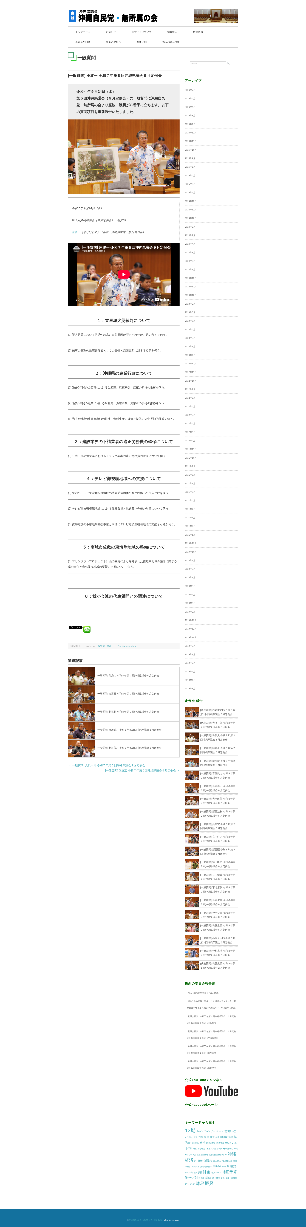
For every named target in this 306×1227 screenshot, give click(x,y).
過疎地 (216, 1178)
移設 (195, 1172)
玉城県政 (217, 1166)
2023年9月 (190, 304)
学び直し (202, 1149)
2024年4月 (190, 244)
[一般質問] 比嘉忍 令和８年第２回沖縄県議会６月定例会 (128, 693)
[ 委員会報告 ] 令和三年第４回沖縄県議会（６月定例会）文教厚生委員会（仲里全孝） (211, 1019)
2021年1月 (190, 535)
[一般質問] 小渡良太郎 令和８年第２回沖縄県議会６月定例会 (217, 940)
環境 (224, 1166)
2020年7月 (190, 577)
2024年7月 (190, 235)
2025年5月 (190, 175)
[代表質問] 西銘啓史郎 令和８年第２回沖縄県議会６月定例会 (217, 712)
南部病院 (195, 1143)
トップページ (82, 31)
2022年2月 (190, 440)
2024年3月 (190, 252)
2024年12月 (191, 201)
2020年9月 (190, 560)
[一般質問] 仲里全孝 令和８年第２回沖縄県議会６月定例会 (217, 915)
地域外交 (229, 1143)
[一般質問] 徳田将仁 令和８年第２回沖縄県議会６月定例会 (217, 864)
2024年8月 (190, 227)
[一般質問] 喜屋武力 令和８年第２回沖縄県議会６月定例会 (129, 729)
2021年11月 (191, 449)
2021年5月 (190, 500)
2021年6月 (190, 492)
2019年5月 (190, 671)
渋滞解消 (195, 1166)
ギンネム (220, 1131)
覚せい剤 (191, 1178)
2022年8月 (190, 398)
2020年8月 (190, 569)
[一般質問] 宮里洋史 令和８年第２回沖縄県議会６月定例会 (217, 838)
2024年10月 (191, 218)
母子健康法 (228, 1149)
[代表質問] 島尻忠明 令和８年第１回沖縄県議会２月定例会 (217, 965)
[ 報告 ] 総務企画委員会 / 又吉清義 (203, 993)
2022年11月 (191, 372)
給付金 (204, 1171)
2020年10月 (191, 552)
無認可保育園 (206, 1166)
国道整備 (220, 1143)
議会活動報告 (113, 42)
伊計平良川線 (200, 1137)
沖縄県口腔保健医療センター (214, 1155)
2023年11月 (191, 286)
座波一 (76, 232)
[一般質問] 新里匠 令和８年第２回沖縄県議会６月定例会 (217, 851)
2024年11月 (191, 209)
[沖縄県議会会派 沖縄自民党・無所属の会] (114, 11)
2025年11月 (191, 141)
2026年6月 (190, 98)
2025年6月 (190, 167)
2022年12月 (191, 363)
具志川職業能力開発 (224, 1137)
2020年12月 (191, 543)
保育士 (211, 1137)
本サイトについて (142, 31)
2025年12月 (191, 132)
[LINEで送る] (86, 627)
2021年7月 (190, 483)
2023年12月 (191, 278)
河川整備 (198, 1160)
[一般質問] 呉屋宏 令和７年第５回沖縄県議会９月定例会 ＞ (142, 770)
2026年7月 (190, 90)
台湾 (202, 1142)
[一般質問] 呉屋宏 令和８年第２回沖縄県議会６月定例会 (217, 826)
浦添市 (208, 1160)
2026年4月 (190, 107)
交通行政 (230, 1131)
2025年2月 (190, 192)
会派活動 (142, 42)
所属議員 (198, 31)
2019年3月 (190, 688)
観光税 (201, 1178)
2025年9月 (190, 158)
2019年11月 (191, 629)
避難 (223, 1178)
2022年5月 (190, 415)
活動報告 (172, 31)
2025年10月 (191, 150)
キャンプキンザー (206, 1131)
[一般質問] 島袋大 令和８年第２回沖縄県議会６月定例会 (128, 675)
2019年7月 (190, 654)
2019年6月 (190, 663)
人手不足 (189, 1137)
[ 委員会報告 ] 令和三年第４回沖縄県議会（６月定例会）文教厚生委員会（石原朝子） (211, 1064)
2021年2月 (190, 526)
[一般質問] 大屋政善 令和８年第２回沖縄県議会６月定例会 (217, 800)
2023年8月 (190, 312)
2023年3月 (190, 346)
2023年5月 (190, 338)
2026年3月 (190, 115)
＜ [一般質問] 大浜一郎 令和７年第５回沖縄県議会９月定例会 (106, 765)
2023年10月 (191, 295)
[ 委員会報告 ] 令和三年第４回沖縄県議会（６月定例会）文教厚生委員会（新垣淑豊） (211, 1049)
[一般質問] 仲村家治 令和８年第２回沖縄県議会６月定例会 (217, 952)
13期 (190, 1130)
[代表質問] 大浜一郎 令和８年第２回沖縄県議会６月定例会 (217, 724)
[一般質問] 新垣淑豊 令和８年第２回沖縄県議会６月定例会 (217, 902)
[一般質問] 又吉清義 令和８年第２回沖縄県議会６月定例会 (217, 876)
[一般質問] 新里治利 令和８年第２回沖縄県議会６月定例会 (217, 813)
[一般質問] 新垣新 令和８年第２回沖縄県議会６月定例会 (128, 711)
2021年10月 (191, 458)
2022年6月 (190, 406)
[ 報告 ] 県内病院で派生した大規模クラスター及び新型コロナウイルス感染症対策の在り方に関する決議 (211, 1004)
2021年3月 (190, 517)
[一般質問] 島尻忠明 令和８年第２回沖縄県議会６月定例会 (217, 927)
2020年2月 (190, 612)
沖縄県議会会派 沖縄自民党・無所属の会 (146, 1220)
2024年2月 (190, 261)
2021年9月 (190, 466)
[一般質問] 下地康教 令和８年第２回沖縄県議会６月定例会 (217, 889)
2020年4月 (190, 594)
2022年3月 (190, 432)
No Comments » (127, 646)
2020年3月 (190, 603)
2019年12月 (191, 620)
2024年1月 (190, 269)
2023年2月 (190, 355)
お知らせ (111, 31)
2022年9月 (190, 389)
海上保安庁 (227, 1161)
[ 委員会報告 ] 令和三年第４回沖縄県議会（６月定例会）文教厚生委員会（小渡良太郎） (211, 1034)
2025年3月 (190, 184)
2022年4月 (190, 423)
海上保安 (217, 1161)
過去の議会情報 (171, 42)
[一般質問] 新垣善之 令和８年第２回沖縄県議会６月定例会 (129, 747)
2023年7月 (190, 321)
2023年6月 (190, 329)
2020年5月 (190, 586)
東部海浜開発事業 (214, 1149)
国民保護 (211, 1143)
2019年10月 (191, 637)
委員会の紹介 (82, 42)
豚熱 (208, 1177)
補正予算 (229, 1172)
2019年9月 (190, 646)
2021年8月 (190, 475)
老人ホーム (216, 1172)
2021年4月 (190, 509)
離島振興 (205, 1183)
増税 (195, 1149)
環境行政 (232, 1166)
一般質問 (100, 646)
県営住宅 (189, 1172)
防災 (192, 1184)
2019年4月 (190, 680)
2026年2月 (190, 124)
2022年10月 (191, 381)
